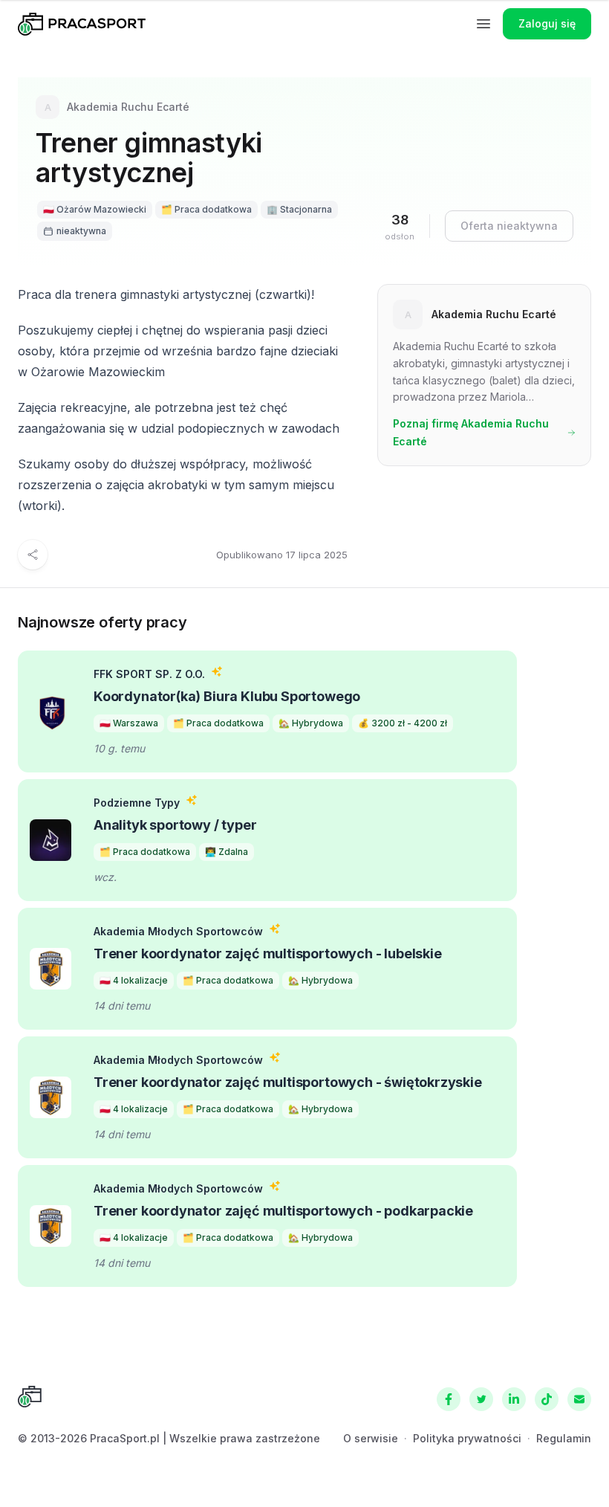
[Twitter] (481, 1399)
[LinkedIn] (514, 1399)
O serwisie (370, 1438)
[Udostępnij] (33, 554)
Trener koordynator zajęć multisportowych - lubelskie (268, 953)
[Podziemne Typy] (50, 840)
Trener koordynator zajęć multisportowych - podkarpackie (283, 1211)
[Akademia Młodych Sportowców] (50, 969)
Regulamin (563, 1438)
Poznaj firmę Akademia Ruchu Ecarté (471, 432)
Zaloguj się (547, 23)
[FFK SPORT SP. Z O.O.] (50, 711)
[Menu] (483, 24)
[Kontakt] (579, 1399)
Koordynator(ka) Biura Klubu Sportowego (227, 696)
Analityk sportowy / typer (175, 825)
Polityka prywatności (467, 1438)
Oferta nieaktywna (509, 225)
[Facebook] (448, 1399)
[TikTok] (546, 1399)
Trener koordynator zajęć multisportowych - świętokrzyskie (288, 1082)
